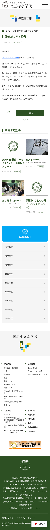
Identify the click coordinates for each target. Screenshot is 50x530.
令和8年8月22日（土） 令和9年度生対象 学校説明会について (14, 420)
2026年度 (9, 247)
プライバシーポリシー (26, 518)
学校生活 (31, 411)
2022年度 (9, 283)
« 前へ (9, 112)
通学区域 (7, 415)
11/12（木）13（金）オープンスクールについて (13, 431)
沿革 (5, 371)
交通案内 (7, 374)
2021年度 (9, 292)
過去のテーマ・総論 (35, 371)
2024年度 (9, 265)
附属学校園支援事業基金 (13, 402)
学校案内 (7, 364)
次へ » (25, 120)
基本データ (8, 381)
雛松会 (30, 423)
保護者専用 (17, 31)
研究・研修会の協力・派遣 (37, 374)
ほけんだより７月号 (10, 57)
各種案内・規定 (9, 384)
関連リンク (8, 388)
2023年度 (9, 274)
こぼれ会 (31, 431)
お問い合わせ (7, 518)
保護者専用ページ (35, 427)
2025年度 (9, 256)
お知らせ (31, 415)
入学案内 (7, 411)
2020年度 (9, 300)
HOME (7, 31)
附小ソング (8, 405)
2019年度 (9, 309)
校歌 (5, 378)
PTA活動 (31, 419)
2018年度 (9, 318)
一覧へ (30, 113)
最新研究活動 (32, 368)
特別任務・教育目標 (11, 368)
